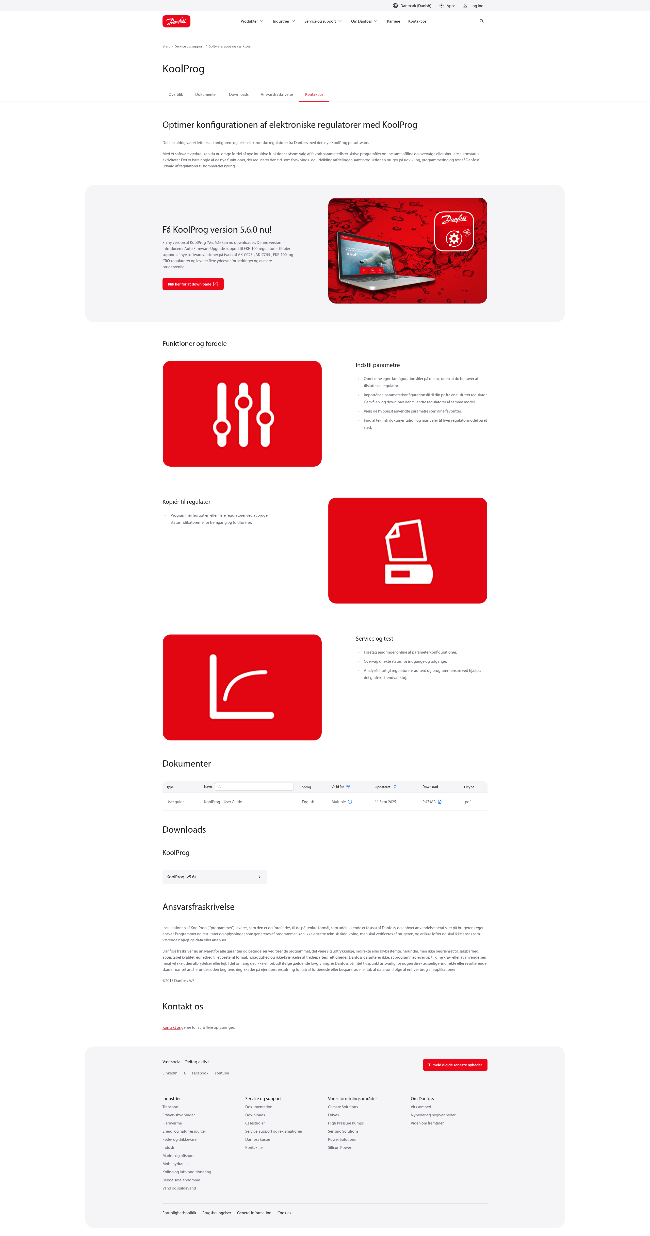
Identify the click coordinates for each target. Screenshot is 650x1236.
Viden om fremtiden (428, 1123)
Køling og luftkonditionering (186, 1171)
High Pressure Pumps (346, 1123)
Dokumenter (206, 94)
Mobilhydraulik (175, 1163)
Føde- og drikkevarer (180, 1139)
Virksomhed (421, 1106)
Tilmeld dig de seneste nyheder (455, 1064)
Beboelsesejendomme (181, 1179)
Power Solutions (342, 1139)
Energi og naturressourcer (184, 1131)
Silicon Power (339, 1147)
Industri (168, 1147)
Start (166, 46)
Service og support (189, 46)
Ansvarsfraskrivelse (277, 94)
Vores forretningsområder (352, 1098)
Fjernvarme (172, 1123)
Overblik (176, 94)
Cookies (284, 1212)
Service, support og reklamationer (273, 1131)
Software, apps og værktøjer (230, 46)
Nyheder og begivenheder (433, 1114)
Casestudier (255, 1123)
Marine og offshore (178, 1155)
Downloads (239, 94)
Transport (170, 1106)
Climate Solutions (343, 1106)
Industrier (171, 1098)
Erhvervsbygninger (178, 1114)
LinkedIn (169, 1072)
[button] (446, 6)
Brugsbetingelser (216, 1212)
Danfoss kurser (257, 1139)
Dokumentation (258, 1106)
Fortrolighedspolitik (179, 1212)
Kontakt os (314, 94)
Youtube (222, 1072)
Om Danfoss (422, 1098)
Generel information (254, 1212)
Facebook (200, 1072)
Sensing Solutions (343, 1131)
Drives (333, 1114)
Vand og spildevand (179, 1188)
